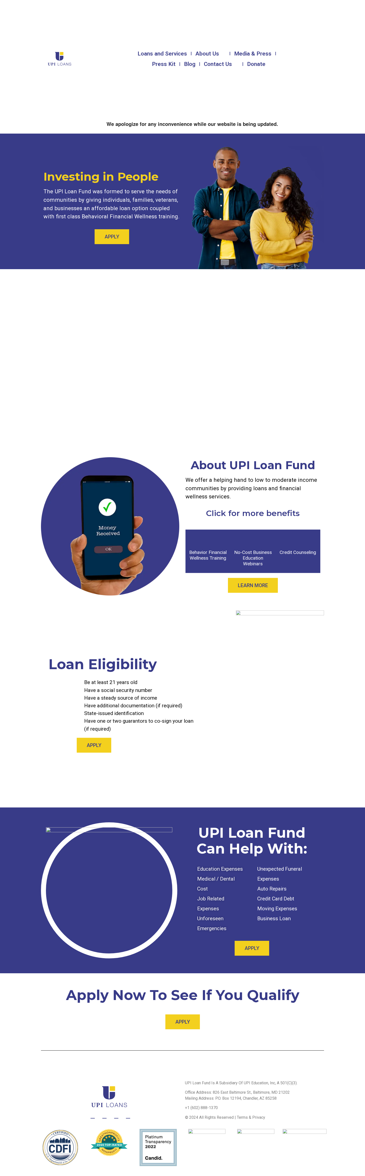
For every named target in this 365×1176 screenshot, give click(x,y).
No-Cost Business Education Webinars (253, 558)
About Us (207, 53)
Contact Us (218, 64)
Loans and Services (162, 53)
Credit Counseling (298, 552)
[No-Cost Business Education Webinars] (253, 539)
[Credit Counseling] (298, 539)
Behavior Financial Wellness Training (208, 555)
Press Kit (164, 64)
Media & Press (252, 53)
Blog (189, 64)
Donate (256, 64)
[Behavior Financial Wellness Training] (208, 539)
